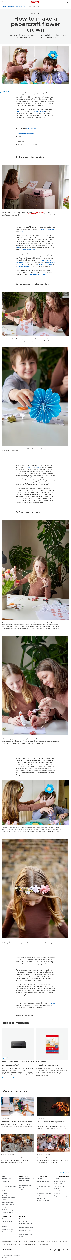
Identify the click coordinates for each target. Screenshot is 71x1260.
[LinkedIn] (59, 1250)
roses (21, 231)
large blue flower (29, 250)
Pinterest (51, 1003)
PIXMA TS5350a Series (45, 131)
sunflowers (50, 229)
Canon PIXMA (22, 131)
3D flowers (41, 229)
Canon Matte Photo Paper (26, 134)
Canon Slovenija (7, 1249)
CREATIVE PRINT (5, 1118)
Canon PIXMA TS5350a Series (32, 214)
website (33, 128)
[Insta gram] (55, 1250)
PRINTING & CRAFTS (35, 13)
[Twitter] (63, 1250)
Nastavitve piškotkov (43, 1244)
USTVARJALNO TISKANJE (7, 1154)
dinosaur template (23, 266)
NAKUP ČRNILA (8, 1078)
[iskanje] (2, 2)
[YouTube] (67, 1250)
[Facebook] (50, 1250)
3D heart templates (45, 264)
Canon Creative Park (37, 111)
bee (17, 111)
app (27, 128)
